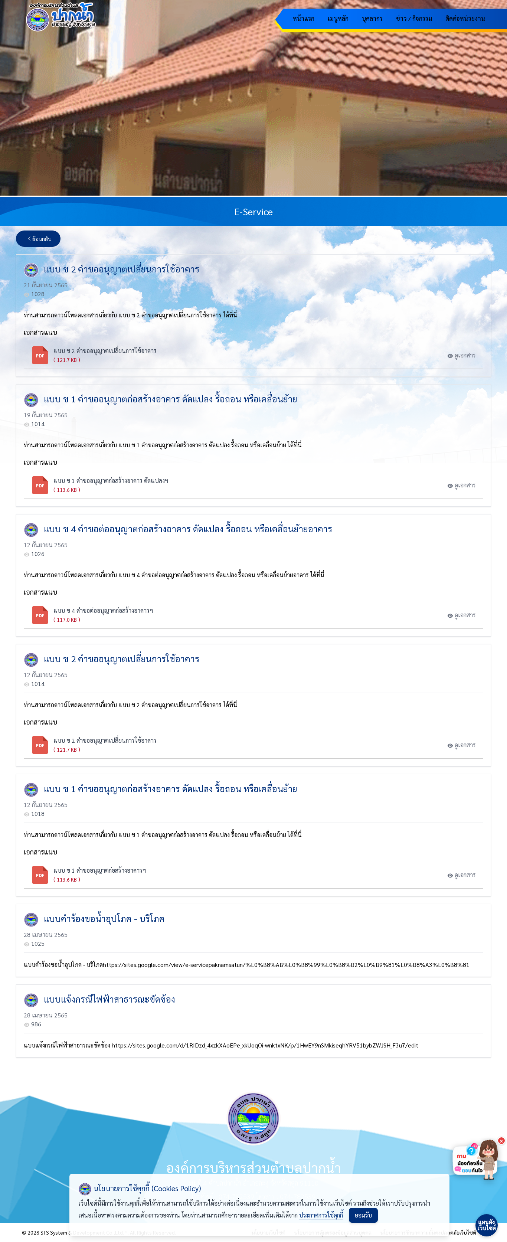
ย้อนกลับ (42, 238)
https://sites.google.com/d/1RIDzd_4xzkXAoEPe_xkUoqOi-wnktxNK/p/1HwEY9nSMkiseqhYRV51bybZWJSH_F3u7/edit (265, 1045)
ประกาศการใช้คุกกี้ (321, 1215)
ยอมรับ (363, 1215)
